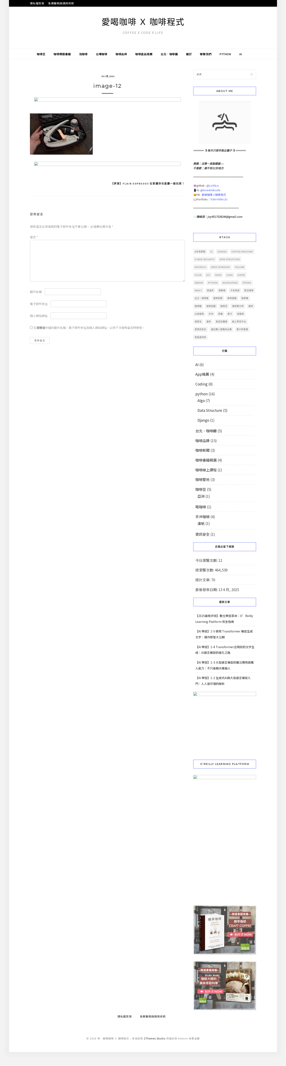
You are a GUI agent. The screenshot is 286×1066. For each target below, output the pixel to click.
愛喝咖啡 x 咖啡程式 (214, 195)
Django (203, 420)
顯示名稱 (36, 292)
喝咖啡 (200, 506)
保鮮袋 (222, 290)
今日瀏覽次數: (206, 560)
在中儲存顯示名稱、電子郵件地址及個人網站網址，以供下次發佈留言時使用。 (89, 328)
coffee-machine (242, 251)
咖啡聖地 (202, 479)
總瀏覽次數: (205, 569)
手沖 (211, 314)
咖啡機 (244, 298)
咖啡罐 (198, 306)
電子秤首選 (242, 329)
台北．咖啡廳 (169, 54)
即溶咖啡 (249, 290)
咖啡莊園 (211, 306)
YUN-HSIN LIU (218, 199)
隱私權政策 (37, 3)
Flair (198, 275)
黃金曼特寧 (200, 337)
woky (198, 290)
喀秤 (251, 306)
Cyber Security (205, 259)
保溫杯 (210, 290)
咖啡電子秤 (238, 306)
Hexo (218, 275)
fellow (239, 267)
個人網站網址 (39, 316)
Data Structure (209, 410)
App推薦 (202, 374)
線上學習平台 (239, 321)
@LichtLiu (212, 185)
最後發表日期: (206, 589)
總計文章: (203, 579)
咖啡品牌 (121, 54)
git (208, 275)
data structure (230, 259)
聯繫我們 (205, 54)
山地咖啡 (199, 314)
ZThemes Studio (155, 1038)
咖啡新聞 (218, 298)
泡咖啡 (83, 54)
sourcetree (230, 282)
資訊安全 (202, 534)
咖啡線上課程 (206, 469)
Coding (201, 384)
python (225, 54)
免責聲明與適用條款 (61, 3)
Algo (201, 400)
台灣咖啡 (101, 54)
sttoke (247, 282)
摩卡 (230, 314)
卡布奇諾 (235, 290)
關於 (189, 54)
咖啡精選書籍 (62, 54)
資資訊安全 (200, 329)
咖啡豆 (41, 54)
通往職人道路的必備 (221, 329)
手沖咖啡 (202, 516)
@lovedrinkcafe (210, 190)
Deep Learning (220, 267)
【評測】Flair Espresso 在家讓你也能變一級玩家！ (148, 183)
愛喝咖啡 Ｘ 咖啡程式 (143, 22)
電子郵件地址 (39, 304)
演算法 (198, 321)
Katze (241, 275)
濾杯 (208, 321)
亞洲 (201, 496)
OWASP (199, 282)
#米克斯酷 (200, 251)
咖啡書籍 (232, 298)
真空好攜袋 (221, 321)
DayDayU (200, 267)
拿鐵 (220, 314)
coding (222, 251)
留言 (34, 237)
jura (229, 275)
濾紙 (201, 523)
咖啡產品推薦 (144, 54)
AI (240, 54)
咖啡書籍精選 (206, 460)
